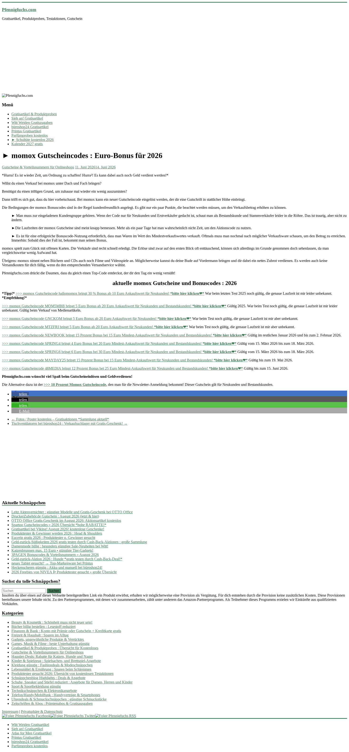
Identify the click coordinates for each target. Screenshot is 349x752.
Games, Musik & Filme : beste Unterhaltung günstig (50, 644)
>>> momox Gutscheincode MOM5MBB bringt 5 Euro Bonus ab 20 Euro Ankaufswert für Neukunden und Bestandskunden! (114, 306)
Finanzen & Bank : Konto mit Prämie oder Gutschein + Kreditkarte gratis (66, 631)
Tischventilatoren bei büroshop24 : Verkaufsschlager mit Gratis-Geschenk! (69, 423)
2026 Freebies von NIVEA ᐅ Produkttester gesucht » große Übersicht (64, 572)
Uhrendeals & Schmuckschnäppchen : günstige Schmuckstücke (59, 699)
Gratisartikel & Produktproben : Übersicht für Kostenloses (54, 648)
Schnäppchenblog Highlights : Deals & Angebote (48, 678)
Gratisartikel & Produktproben (34, 114)
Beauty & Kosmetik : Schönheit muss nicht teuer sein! (51, 622)
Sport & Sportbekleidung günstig (36, 686)
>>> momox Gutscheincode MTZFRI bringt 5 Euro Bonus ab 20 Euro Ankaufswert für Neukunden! (95, 327)
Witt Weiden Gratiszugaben (31, 123)
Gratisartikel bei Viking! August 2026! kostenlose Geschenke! (57, 529)
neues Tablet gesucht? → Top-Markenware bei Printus (52, 563)
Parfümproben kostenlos (29, 135)
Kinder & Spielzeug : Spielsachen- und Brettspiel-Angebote (56, 661)
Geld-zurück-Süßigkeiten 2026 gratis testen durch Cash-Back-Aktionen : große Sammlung (79, 542)
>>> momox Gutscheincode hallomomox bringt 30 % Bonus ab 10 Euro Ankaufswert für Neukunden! (110, 293)
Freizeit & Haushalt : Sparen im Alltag (40, 635)
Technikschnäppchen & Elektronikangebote (44, 691)
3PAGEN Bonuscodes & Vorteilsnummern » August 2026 (55, 555)
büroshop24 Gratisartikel (29, 127)
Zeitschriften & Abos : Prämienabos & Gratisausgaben (52, 703)
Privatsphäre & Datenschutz (42, 712)
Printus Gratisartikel (26, 131)
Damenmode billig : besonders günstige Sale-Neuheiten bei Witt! (59, 546)
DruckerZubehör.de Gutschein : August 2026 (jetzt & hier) (55, 516)
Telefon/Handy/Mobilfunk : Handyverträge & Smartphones (55, 695)
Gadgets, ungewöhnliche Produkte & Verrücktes (47, 639)
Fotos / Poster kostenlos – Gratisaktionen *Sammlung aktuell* (60, 419)
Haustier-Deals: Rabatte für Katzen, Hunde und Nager (52, 656)
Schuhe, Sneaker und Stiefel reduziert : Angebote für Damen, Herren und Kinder (71, 682)
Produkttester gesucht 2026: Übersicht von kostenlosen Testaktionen (62, 674)
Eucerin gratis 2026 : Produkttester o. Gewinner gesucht (53, 538)
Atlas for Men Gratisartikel (31, 733)
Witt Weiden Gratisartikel (30, 725)
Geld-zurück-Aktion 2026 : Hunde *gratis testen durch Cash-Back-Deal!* (66, 559)
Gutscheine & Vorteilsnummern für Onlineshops (38, 167)
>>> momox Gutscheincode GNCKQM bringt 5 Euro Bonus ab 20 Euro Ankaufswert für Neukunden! (96, 319)
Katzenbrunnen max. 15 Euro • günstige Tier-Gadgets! (52, 550)
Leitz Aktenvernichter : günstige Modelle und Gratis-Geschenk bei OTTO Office (72, 512)
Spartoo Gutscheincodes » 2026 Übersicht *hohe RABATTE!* (58, 525)
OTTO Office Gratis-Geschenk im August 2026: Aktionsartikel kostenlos (66, 520)
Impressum (10, 712)
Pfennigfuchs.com (19, 9)
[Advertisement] (174, 58)
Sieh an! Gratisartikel (27, 118)
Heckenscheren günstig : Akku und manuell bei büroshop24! (56, 567)
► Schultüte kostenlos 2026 (32, 140)
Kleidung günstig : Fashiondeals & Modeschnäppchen (52, 665)
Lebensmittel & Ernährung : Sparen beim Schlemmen (51, 669)
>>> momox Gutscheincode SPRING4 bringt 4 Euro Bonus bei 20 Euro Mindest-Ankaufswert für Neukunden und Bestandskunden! (119, 343)
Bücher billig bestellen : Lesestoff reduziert (43, 627)
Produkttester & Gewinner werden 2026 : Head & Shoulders (56, 533)
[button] (20, 394)
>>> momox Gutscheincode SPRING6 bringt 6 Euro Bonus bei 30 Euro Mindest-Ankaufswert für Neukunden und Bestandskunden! (119, 352)
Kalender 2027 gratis (27, 144)
